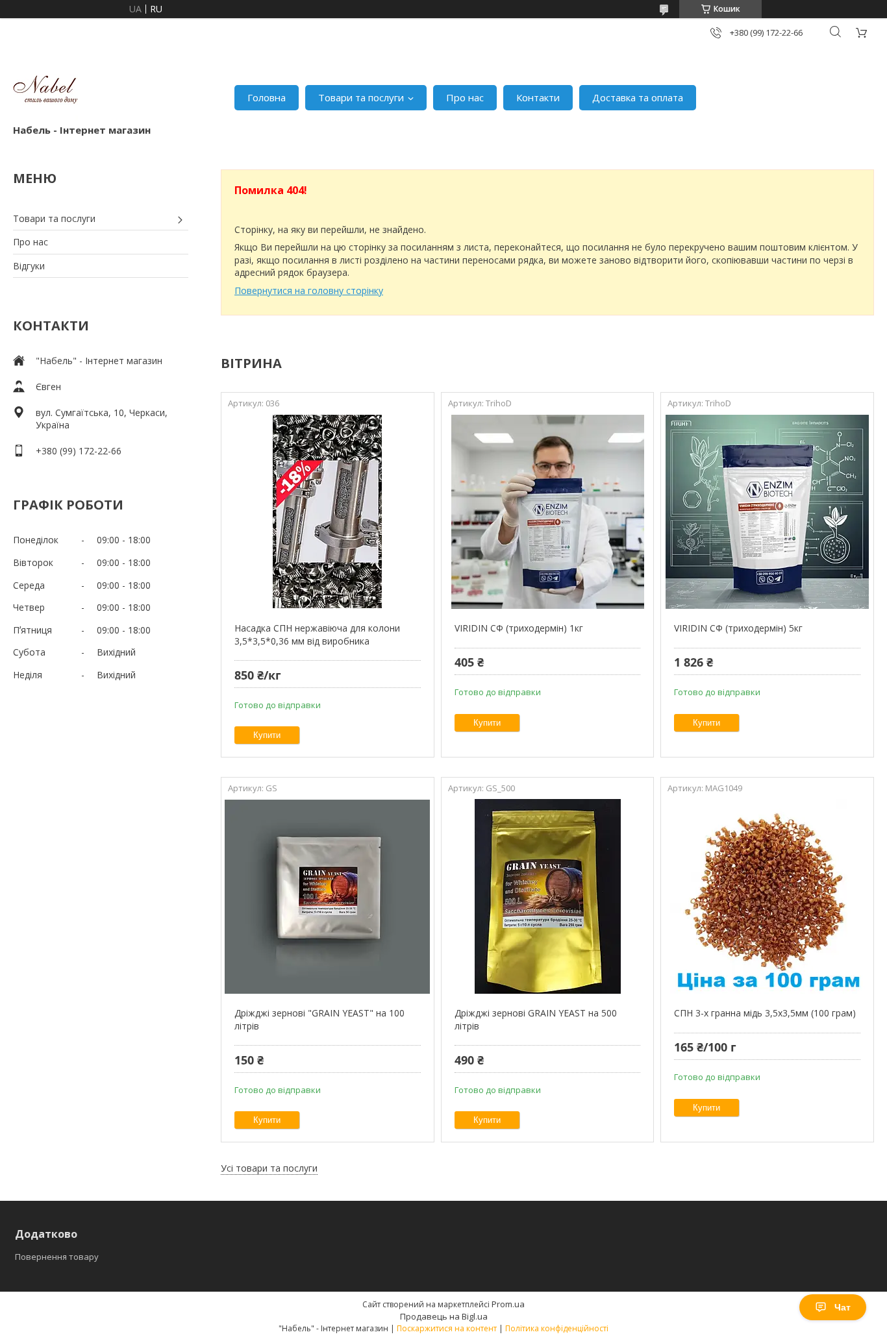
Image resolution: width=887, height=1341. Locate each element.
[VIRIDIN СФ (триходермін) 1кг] (548, 511)
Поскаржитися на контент (447, 1328)
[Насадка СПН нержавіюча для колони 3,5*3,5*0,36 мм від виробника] (327, 511)
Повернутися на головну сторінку (308, 290)
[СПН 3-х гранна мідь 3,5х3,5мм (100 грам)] (767, 896)
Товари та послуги (361, 97)
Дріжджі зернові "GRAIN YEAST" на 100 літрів (319, 1019)
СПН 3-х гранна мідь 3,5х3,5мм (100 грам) (765, 1013)
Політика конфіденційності (556, 1328)
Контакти (538, 97)
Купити (267, 735)
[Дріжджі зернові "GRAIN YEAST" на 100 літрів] (327, 896)
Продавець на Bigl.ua (444, 1316)
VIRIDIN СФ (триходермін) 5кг (738, 628)
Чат (842, 1307)
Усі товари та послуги (269, 1168)
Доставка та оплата (637, 97)
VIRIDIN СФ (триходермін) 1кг (519, 628)
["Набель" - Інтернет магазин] (45, 90)
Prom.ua (508, 1304)
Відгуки (29, 266)
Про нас (465, 97)
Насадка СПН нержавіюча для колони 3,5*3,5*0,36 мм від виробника (317, 634)
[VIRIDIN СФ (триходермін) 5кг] (767, 511)
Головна (266, 97)
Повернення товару (57, 1256)
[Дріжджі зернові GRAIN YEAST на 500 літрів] (548, 896)
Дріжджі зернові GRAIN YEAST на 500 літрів (536, 1019)
